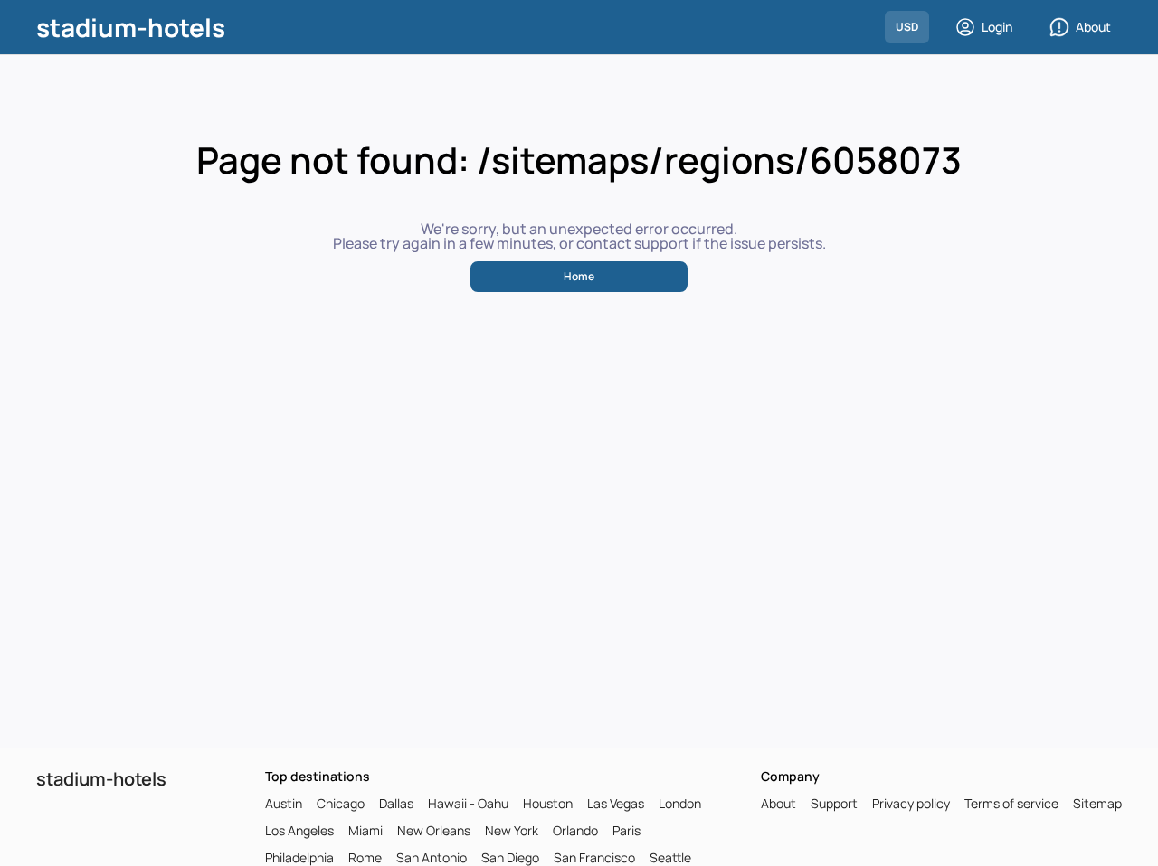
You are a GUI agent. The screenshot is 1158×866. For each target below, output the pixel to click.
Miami (365, 830)
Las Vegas (615, 803)
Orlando (575, 830)
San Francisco (594, 858)
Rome (365, 858)
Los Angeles (299, 830)
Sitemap (1097, 803)
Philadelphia (299, 858)
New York (511, 830)
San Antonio (431, 858)
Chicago (341, 803)
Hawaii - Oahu (468, 803)
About (1093, 26)
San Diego (510, 858)
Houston (548, 803)
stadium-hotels (130, 27)
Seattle (670, 858)
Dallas (396, 803)
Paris (626, 830)
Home (579, 276)
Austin (283, 803)
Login (997, 26)
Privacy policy (911, 803)
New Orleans (433, 830)
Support (834, 803)
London (680, 803)
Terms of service (1011, 803)
